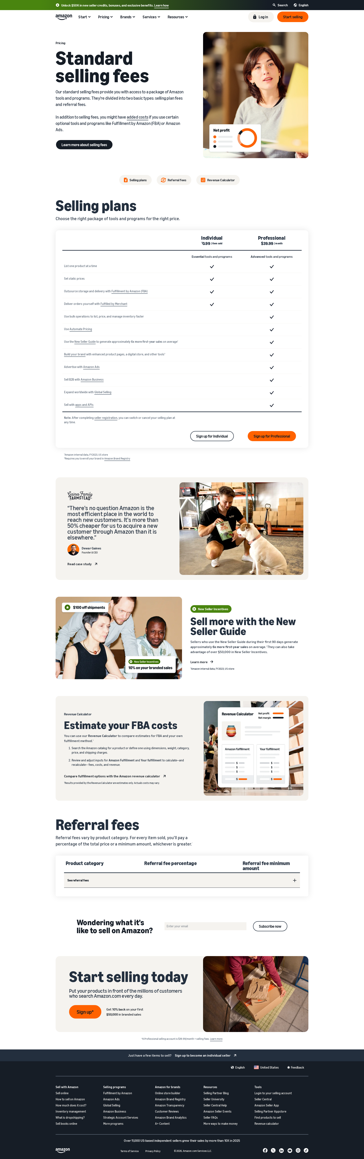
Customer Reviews (167, 1111)
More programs (113, 1123)
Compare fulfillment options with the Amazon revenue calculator (112, 776)
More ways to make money (220, 1123)
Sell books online (66, 1123)
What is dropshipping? (70, 1117)
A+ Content (162, 1123)
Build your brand (75, 354)
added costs (137, 117)
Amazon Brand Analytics (171, 1117)
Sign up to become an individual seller (203, 1055)
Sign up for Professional (272, 436)
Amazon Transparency (169, 1105)
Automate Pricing (81, 329)
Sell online (62, 1093)
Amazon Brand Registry (117, 458)
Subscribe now (270, 926)
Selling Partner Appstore (270, 1111)
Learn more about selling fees (84, 144)
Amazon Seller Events (217, 1111)
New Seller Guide (85, 341)
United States (269, 1067)
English (240, 1067)
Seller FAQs (210, 1117)
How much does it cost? (71, 1105)
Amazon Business (92, 379)
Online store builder (167, 1093)
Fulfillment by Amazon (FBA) (129, 291)
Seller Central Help (215, 1105)
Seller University (213, 1099)
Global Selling (102, 392)
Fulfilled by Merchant (113, 304)
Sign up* (85, 1012)
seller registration (105, 417)
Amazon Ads (91, 367)
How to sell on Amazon (70, 1099)
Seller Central (263, 1099)
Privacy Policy (153, 1151)
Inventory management (71, 1111)
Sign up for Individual (212, 436)
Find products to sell (267, 1117)
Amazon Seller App (266, 1105)
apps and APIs (84, 404)
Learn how (161, 5)
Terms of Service (129, 1151)
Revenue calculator (266, 1123)
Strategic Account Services (120, 1117)
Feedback (297, 1067)
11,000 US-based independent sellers (156, 1140)
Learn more (199, 662)
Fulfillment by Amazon (117, 1093)
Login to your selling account (273, 1093)
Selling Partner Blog (216, 1093)
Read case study (79, 564)
